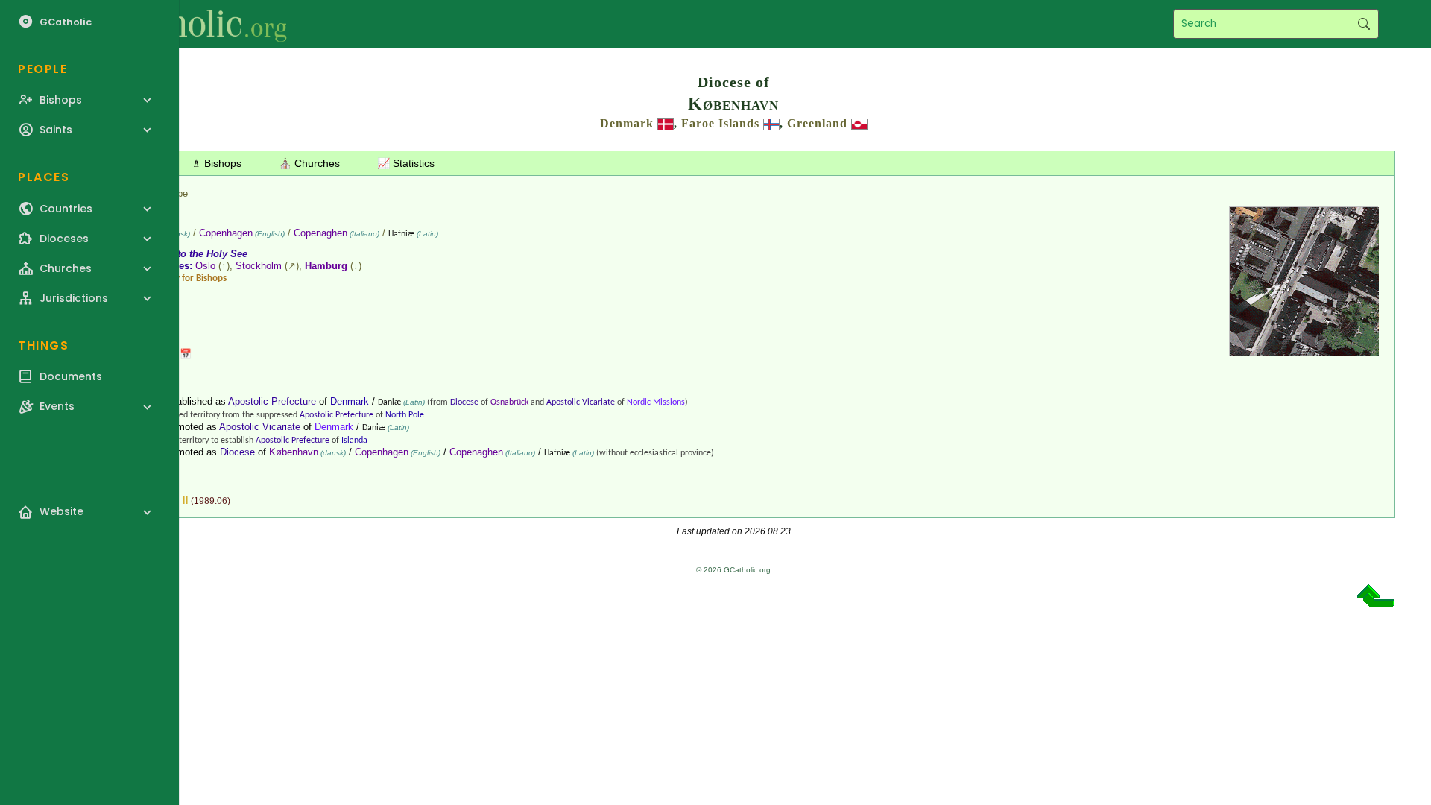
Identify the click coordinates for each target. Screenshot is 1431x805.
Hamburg (326, 265)
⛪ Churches (309, 163)
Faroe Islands (720, 123)
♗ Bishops (216, 163)
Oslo (205, 265)
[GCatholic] (184, 23)
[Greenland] (859, 123)
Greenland (817, 123)
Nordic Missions (656, 402)
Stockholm (259, 265)
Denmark (627, 123)
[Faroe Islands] (771, 123)
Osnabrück (509, 402)
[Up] (1375, 601)
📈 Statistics (406, 163)
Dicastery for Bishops (184, 278)
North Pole (404, 415)
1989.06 (210, 500)
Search (1364, 24)
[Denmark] (665, 123)
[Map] (1304, 350)
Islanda (354, 440)
